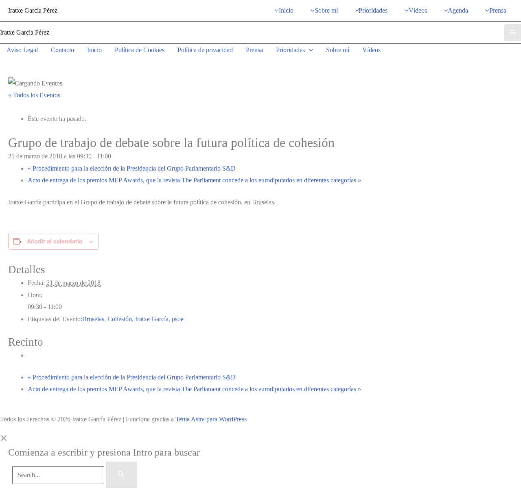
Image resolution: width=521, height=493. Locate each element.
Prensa (254, 49)
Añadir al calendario (55, 241)
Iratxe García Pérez (32, 10)
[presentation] (309, 49)
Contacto (62, 49)
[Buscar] (121, 475)
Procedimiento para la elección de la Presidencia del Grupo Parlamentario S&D (132, 168)
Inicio (94, 49)
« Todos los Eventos (34, 95)
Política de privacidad (205, 49)
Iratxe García (152, 319)
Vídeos (371, 49)
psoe (178, 319)
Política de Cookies (139, 49)
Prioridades (290, 49)
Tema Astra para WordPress (211, 419)
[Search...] (59, 474)
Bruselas (93, 319)
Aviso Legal (22, 49)
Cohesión (119, 319)
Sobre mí (337, 49)
